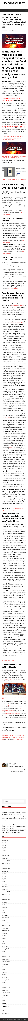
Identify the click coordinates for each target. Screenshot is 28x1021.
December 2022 (6, 954)
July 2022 (4, 967)
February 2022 (5, 980)
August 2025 (5, 871)
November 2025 (6, 863)
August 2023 (5, 933)
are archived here (17, 277)
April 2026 (4, 850)
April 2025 (4, 881)
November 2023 (6, 925)
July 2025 (4, 873)
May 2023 (4, 941)
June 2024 (4, 907)
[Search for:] (14, 801)
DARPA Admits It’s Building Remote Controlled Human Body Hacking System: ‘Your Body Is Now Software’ (14, 818)
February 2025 (5, 886)
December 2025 (6, 861)
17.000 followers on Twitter (12, 713)
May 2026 (4, 848)
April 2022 (4, 974)
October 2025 (5, 866)
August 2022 (5, 964)
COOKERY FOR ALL (6, 810)
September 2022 (6, 961)
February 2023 (5, 949)
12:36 (10, 447)
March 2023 (5, 946)
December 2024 (6, 892)
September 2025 (6, 868)
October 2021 (5, 990)
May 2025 (4, 879)
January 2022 (5, 982)
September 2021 (6, 993)
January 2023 (5, 951)
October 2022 (5, 959)
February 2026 (5, 855)
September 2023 (6, 930)
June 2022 (4, 969)
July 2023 (4, 936)
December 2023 (6, 923)
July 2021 (4, 998)
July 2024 (4, 904)
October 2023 (5, 928)
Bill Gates (7, 417)
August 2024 (5, 902)
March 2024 (5, 915)
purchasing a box (7, 679)
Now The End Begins (18, 739)
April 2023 (4, 943)
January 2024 (5, 920)
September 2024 (6, 899)
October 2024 (5, 897)
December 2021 (6, 985)
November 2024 (6, 894)
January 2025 (5, 889)
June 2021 (4, 1000)
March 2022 (5, 977)
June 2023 (4, 938)
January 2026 (5, 858)
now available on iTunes (17, 322)
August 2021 (5, 995)
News (3, 1010)
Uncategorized (5, 1013)
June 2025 (4, 876)
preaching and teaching (17, 305)
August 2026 (5, 840)
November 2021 (6, 987)
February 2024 (5, 917)
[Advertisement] (14, 751)
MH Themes (23, 1019)
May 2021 (4, 1003)
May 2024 (4, 910)
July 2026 (4, 842)
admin (14, 30)
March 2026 (5, 853)
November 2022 (6, 956)
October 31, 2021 (7, 30)
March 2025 (5, 884)
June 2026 (4, 845)
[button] (26, 10)
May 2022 (4, 972)
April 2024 (4, 912)
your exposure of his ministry (11, 413)
